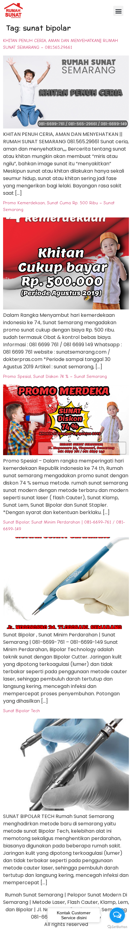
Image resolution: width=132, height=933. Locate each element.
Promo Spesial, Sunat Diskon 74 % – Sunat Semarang (55, 376)
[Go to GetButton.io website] (117, 927)
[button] (118, 11)
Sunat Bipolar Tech (21, 710)
